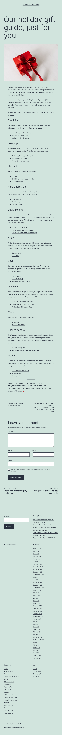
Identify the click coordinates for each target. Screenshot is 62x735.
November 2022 (38, 582)
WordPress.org (37, 676)
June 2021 (36, 624)
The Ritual (15, 256)
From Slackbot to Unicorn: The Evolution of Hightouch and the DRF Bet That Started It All (44, 527)
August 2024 (37, 559)
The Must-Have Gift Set (20, 371)
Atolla (11, 237)
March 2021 (36, 629)
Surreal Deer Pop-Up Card (21, 158)
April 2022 (36, 601)
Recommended (8, 705)
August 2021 (37, 619)
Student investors (44, 409)
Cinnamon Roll (17, 204)
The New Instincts (39, 522)
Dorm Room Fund (31, 4)
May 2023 (36, 580)
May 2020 (36, 650)
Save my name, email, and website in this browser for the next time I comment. (30, 471)
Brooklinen (14, 120)
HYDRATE (15, 176)
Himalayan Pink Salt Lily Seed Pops (24, 233)
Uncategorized (8, 710)
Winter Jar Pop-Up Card (20, 161)
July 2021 (36, 621)
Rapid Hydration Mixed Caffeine (23, 179)
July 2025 (36, 551)
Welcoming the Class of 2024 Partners (45, 538)
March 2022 (37, 603)
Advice (45, 403)
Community (7, 674)
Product (6, 702)
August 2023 (37, 577)
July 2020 (36, 645)
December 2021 (38, 608)
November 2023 (38, 569)
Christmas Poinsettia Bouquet (22, 156)
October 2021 (37, 614)
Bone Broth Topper (18, 325)
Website (10, 460)
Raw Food (15, 322)
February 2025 (37, 556)
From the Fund (8, 687)
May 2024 (36, 561)
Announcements (9, 671)
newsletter (30, 388)
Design (6, 679)
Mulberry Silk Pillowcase (20, 138)
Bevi (10, 260)
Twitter (13, 388)
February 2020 (37, 658)
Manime (12, 355)
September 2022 (38, 587)
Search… (7, 516)
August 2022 (37, 590)
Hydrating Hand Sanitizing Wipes (23, 304)
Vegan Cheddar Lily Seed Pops (23, 230)
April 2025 (36, 554)
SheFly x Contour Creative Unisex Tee (25, 350)
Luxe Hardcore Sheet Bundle (22, 133)
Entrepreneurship (43, 407)
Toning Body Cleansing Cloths (22, 307)
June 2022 (36, 595)
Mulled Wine (16, 373)
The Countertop (17, 279)
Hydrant (12, 166)
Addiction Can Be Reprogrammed (43, 519)
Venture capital (8, 713)
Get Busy (13, 286)
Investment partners (10, 697)
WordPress (20, 727)
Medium (19, 388)
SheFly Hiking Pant (18, 348)
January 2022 (37, 606)
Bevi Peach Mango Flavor (21, 281)
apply (44, 388)
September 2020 (38, 640)
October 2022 (37, 585)
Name (10, 450)
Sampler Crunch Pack (19, 227)
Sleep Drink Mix (17, 181)
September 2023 (38, 574)
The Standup (16, 276)
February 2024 (37, 564)
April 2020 (36, 653)
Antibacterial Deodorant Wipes (22, 302)
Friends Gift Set (17, 376)
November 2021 (38, 611)
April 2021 (36, 627)
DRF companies (9, 682)
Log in (35, 669)
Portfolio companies (10, 700)
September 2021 (38, 616)
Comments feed (38, 674)
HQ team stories (9, 695)
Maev (11, 312)
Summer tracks (8, 708)
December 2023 (38, 567)
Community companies (11, 676)
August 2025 (37, 548)
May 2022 (36, 598)
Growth (6, 692)
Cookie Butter (17, 199)
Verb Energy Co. (17, 186)
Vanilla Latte (16, 202)
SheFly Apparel (16, 329)
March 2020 (37, 655)
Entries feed (37, 671)
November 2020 (38, 637)
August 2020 (37, 642)
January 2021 (37, 634)
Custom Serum (17, 253)
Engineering (7, 684)
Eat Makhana (15, 209)
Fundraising (7, 689)
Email (34, 450)
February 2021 (37, 632)
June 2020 (36, 647)
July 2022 (36, 593)
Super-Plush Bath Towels (21, 135)
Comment (11, 431)
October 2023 (37, 572)
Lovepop (13, 143)
